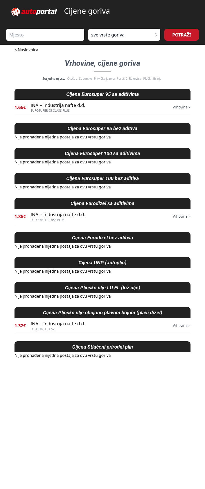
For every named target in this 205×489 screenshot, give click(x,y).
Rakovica (135, 78)
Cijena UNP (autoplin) (102, 263)
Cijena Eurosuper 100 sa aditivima (102, 153)
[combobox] (45, 35)
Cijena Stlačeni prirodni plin (102, 347)
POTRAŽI (181, 35)
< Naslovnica (26, 49)
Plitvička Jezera (104, 78)
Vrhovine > (181, 107)
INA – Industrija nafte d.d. (57, 105)
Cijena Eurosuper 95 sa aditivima (102, 94)
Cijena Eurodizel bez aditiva (102, 238)
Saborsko (85, 78)
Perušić (122, 78)
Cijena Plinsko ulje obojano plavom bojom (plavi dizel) (102, 313)
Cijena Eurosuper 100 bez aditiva (102, 178)
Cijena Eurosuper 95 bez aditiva (103, 128)
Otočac (72, 78)
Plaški (147, 78)
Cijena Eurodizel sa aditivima (102, 203)
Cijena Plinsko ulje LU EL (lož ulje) (102, 288)
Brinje (157, 78)
